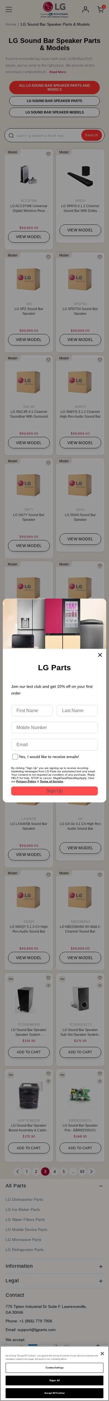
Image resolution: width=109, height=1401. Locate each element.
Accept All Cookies (54, 1393)
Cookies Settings (54, 1367)
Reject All (54, 1380)
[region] (54, 1373)
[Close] (102, 1353)
